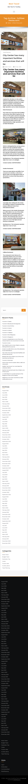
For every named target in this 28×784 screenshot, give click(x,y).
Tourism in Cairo (6, 343)
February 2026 (6, 403)
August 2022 (5, 496)
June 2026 (4, 395)
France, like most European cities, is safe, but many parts (13, 363)
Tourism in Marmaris (7, 360)
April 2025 (4, 426)
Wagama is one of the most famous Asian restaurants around (12, 378)
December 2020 (6, 541)
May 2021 (4, 530)
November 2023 (6, 463)
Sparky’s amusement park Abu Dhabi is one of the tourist (13, 370)
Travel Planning (6, 52)
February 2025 (6, 430)
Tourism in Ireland (7, 330)
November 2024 (6, 437)
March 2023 (5, 481)
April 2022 (4, 505)
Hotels (4, 561)
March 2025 (5, 428)
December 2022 (6, 488)
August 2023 (5, 470)
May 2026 (4, 397)
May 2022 (4, 503)
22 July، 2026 (18, 66)
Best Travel (14, 3)
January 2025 (5, 432)
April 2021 (4, 532)
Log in (2, 764)
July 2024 (4, 446)
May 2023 (4, 476)
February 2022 (6, 510)
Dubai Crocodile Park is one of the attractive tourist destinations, (13, 349)
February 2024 (6, 457)
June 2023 (4, 474)
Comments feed (5, 769)
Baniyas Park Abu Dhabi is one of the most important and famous (13, 357)
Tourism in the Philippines (8, 334)
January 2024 (5, 459)
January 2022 (5, 512)
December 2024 (6, 434)
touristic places (6, 565)
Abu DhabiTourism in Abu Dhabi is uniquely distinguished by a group (13, 346)
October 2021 (5, 519)
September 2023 (6, 468)
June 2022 (4, 501)
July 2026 (4, 392)
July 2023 (4, 472)
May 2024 (4, 450)
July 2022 (4, 499)
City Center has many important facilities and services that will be (13, 353)
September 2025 (6, 415)
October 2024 (5, 439)
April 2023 (4, 479)
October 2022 (5, 492)
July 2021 (4, 525)
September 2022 (6, 494)
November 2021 (6, 516)
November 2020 (6, 543)
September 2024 (6, 441)
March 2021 (5, 534)
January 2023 (5, 485)
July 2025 (4, 419)
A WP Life (23, 778)
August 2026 (5, 390)
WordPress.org (5, 771)
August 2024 (5, 443)
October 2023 (5, 465)
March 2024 (5, 454)
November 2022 (6, 490)
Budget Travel (5, 556)
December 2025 (6, 408)
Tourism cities (5, 563)
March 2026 (5, 401)
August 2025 (5, 417)
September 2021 (6, 521)
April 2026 (4, 399)
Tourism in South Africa (8, 326)
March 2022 (5, 507)
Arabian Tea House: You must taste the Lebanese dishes (12, 367)
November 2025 (6, 410)
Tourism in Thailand (7, 332)
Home (9, 23)
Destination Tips (6, 559)
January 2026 (5, 406)
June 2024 (4, 448)
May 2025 (4, 423)
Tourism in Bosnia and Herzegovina (11, 323)
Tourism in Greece (7, 328)
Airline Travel (5, 554)
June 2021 (4, 527)
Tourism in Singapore (7, 337)
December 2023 (6, 461)
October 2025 (5, 412)
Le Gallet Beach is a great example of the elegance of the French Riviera (12, 374)
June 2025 (4, 421)
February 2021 (5, 536)
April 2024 (4, 452)
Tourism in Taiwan (6, 321)
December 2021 (6, 514)
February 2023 (6, 483)
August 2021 (5, 523)
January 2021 (5, 538)
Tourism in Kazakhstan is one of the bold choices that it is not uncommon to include (13, 340)
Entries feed (4, 767)
